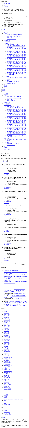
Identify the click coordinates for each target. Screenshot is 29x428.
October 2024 (7, 321)
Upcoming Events (13, 81)
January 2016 (7, 376)
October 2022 (7, 333)
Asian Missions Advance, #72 (16, 72)
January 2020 (7, 350)
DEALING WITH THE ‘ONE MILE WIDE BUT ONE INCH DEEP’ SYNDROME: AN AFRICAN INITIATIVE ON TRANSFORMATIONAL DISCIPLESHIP (16, 303)
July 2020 (6, 346)
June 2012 (6, 386)
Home (2, 161)
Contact (7, 87)
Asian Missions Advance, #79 (16, 62)
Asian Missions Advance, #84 (16, 55)
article (5, 397)
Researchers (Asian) (14, 36)
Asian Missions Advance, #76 (16, 66)
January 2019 (7, 355)
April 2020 (6, 349)
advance (6, 396)
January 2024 (7, 325)
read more (6, 174)
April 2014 (6, 382)
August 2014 (7, 380)
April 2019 (6, 354)
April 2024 (6, 324)
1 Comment (6, 173)
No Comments (7, 187)
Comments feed (7, 413)
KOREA (6, 6)
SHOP (5, 86)
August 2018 (7, 358)
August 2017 (7, 366)
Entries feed (7, 412)
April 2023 (6, 331)
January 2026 (7, 314)
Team (5, 33)
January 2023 (7, 332)
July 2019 (6, 353)
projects (7, 40)
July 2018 (6, 360)
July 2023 (6, 328)
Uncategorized (7, 404)
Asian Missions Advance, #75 (16, 68)
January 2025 (7, 320)
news (5, 403)
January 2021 (7, 343)
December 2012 (8, 384)
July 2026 (6, 311)
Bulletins (7, 43)
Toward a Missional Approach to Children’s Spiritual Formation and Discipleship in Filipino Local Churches (15, 276)
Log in (5, 410)
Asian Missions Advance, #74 (16, 69)
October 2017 (7, 364)
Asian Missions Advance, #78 (16, 63)
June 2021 (6, 340)
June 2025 (6, 317)
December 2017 (8, 362)
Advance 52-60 (11, 75)
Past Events (11, 83)
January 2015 (7, 379)
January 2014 (7, 383)
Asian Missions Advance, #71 (16, 73)
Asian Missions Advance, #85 (16, 54)
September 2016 (8, 372)
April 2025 (6, 318)
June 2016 (6, 375)
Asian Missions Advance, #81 (16, 59)
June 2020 (6, 347)
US (4, 5)
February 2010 (7, 389)
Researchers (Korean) (14, 35)
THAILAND (7, 4)
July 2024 (6, 322)
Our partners (11, 39)
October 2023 (7, 326)
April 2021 (6, 342)
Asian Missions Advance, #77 (16, 65)
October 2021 (7, 339)
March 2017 (7, 369)
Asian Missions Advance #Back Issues (13, 399)
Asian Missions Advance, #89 (16, 50)
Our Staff (10, 37)
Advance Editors (13, 44)
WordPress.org (7, 414)
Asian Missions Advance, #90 (16, 48)
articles (7, 41)
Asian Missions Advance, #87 (16, 51)
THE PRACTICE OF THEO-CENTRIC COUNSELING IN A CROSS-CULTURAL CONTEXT (14, 290)
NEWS (5, 84)
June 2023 (6, 329)
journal (5, 401)
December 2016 (8, 371)
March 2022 (7, 336)
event (5, 400)
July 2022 (6, 335)
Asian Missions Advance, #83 (16, 57)
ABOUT (6, 32)
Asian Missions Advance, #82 (16, 58)
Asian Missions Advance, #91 (16, 47)
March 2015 (7, 378)
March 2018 (7, 361)
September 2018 (8, 357)
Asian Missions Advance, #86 (16, 52)
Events (6, 80)
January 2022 (7, 338)
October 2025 (7, 315)
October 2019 (7, 351)
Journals (7, 76)
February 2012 (7, 387)
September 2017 (8, 365)
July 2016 (6, 373)
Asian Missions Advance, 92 (16, 46)
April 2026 (6, 313)
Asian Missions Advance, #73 (16, 70)
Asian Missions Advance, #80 (16, 61)
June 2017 (6, 368)
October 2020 (7, 344)
